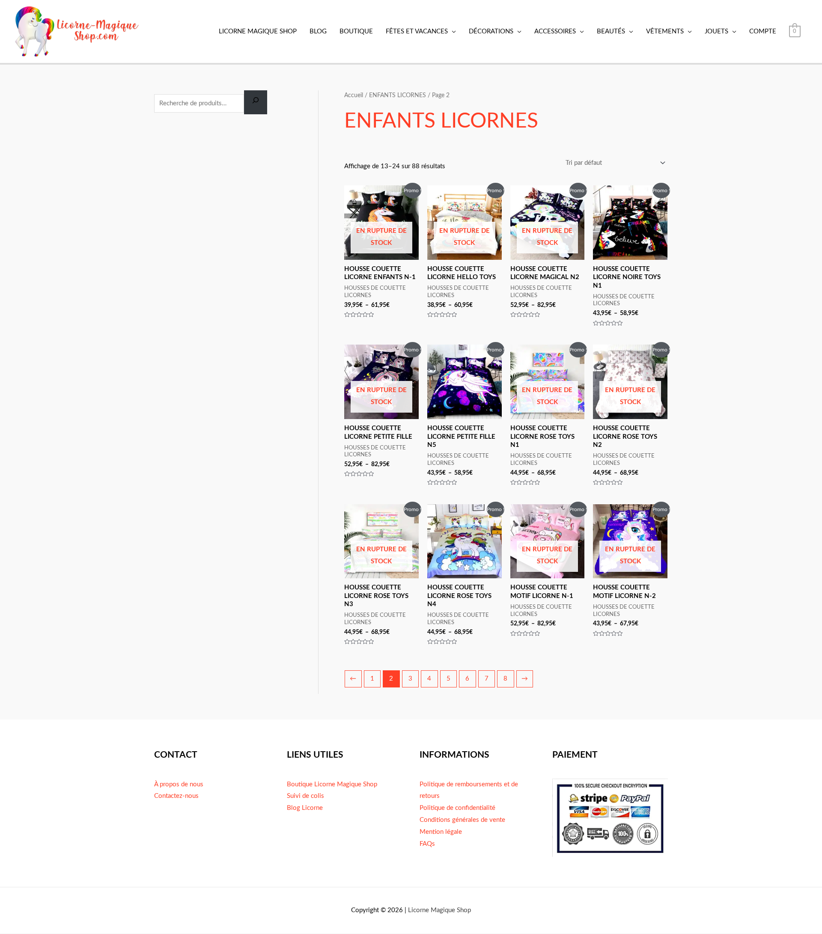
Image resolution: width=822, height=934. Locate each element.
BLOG (318, 31)
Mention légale (441, 832)
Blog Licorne (305, 808)
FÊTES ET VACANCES (417, 31)
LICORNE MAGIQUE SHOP (258, 31)
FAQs (427, 844)
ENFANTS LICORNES (397, 95)
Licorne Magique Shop (439, 910)
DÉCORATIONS (491, 31)
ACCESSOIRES (555, 31)
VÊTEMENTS (665, 31)
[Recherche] (255, 102)
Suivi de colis (305, 796)
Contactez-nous (176, 796)
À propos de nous (178, 784)
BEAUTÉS (611, 31)
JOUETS (716, 31)
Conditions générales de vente (462, 820)
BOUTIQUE (356, 31)
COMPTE (762, 31)
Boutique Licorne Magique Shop (332, 784)
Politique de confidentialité (457, 808)
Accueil (353, 95)
